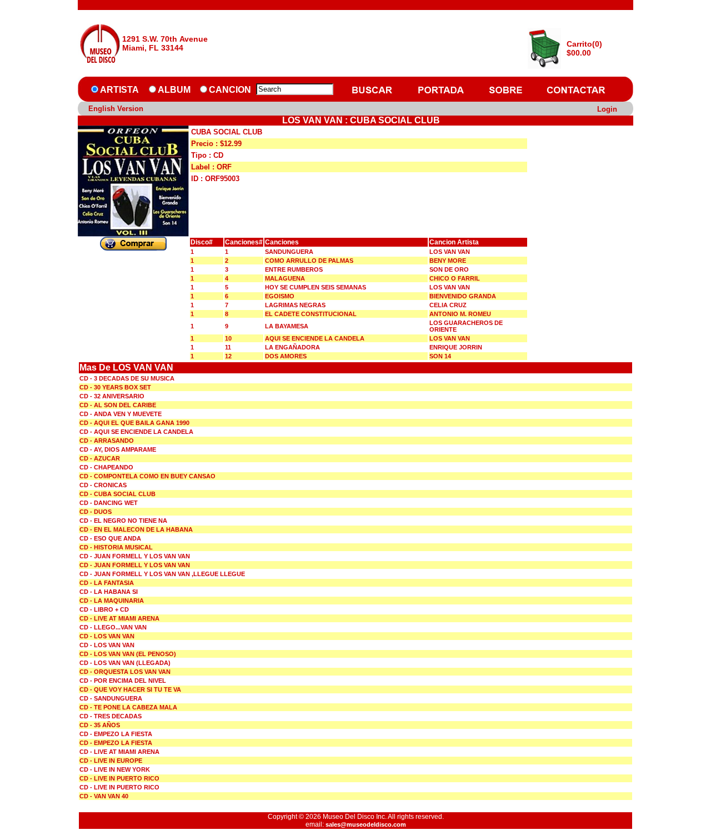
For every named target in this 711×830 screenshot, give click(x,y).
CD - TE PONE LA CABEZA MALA (128, 707)
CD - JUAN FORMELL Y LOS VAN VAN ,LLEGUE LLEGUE (162, 574)
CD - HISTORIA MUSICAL (116, 547)
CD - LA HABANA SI (108, 591)
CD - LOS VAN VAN (106, 636)
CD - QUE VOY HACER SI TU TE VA (130, 689)
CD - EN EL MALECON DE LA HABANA (136, 529)
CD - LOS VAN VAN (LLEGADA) (125, 662)
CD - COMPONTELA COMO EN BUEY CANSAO (147, 476)
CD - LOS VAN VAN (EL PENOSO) (127, 654)
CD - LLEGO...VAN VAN (113, 627)
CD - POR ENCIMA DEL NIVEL (122, 680)
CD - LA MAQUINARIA (111, 600)
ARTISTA (119, 89)
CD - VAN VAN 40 (103, 796)
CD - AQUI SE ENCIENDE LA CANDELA (136, 431)
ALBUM (174, 89)
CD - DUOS (95, 511)
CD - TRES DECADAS (110, 716)
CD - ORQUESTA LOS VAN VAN (125, 671)
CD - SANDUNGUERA (110, 698)
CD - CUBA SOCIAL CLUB (117, 494)
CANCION (230, 89)
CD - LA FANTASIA (106, 582)
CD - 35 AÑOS (99, 725)
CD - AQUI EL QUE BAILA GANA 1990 (134, 422)
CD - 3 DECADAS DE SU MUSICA (126, 378)
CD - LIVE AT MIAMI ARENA (119, 618)
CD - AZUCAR (99, 458)
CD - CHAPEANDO (106, 467)
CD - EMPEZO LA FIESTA (115, 734)
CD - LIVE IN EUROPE (110, 760)
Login (607, 109)
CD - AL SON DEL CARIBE (117, 405)
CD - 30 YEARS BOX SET (115, 387)
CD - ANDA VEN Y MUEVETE (120, 414)
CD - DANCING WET (108, 502)
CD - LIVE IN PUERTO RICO (119, 778)
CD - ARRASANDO (106, 440)
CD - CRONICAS (103, 485)
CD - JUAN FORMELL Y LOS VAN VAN (134, 556)
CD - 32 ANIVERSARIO (111, 396)
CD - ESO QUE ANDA (110, 538)
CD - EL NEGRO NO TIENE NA (123, 520)
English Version (115, 108)
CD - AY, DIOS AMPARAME (117, 449)
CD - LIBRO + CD (104, 609)
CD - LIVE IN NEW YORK (114, 769)
